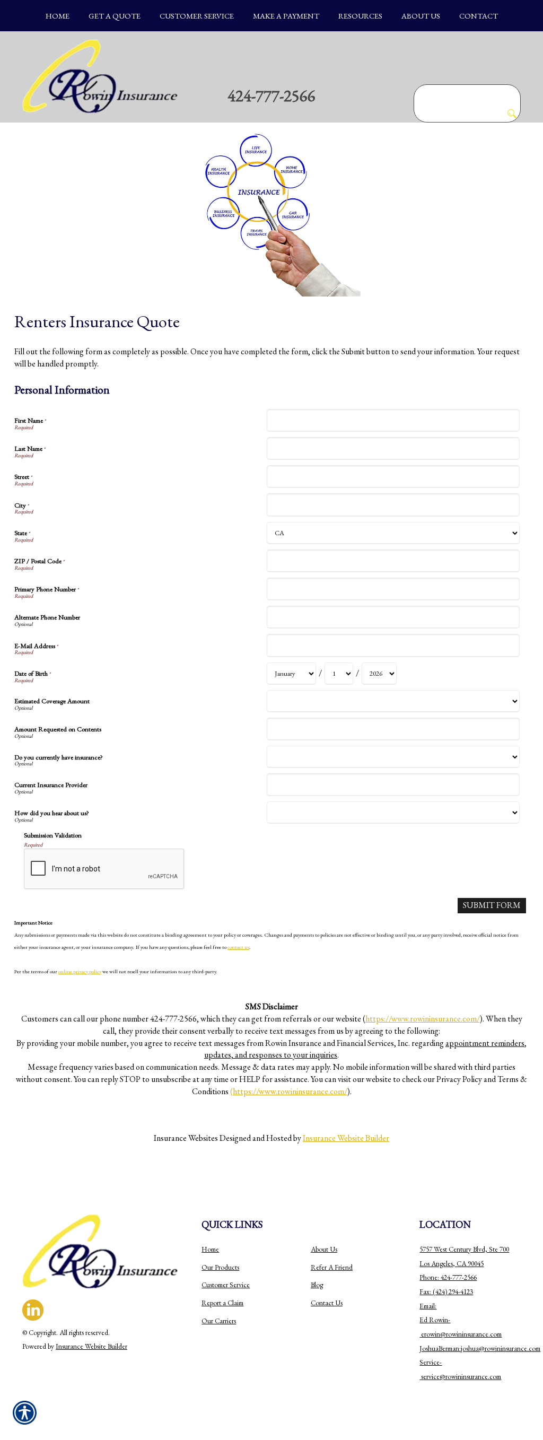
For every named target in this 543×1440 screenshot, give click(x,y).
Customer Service (226, 1284)
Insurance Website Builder (346, 1138)
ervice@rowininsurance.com (462, 1376)
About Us (324, 1249)
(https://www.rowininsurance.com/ (288, 1091)
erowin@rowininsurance (454, 1334)
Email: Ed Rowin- (434, 1320)
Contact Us (327, 1302)
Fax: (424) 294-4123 (446, 1291)
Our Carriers (219, 1320)
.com (495, 1334)
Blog (317, 1284)
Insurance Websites (186, 1138)
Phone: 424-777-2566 (448, 1277)
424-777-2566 (271, 95)
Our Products (220, 1267)
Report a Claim (222, 1302)
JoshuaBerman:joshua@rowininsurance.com (479, 1348)
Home (210, 1249)
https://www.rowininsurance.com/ (422, 1018)
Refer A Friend (332, 1267)
